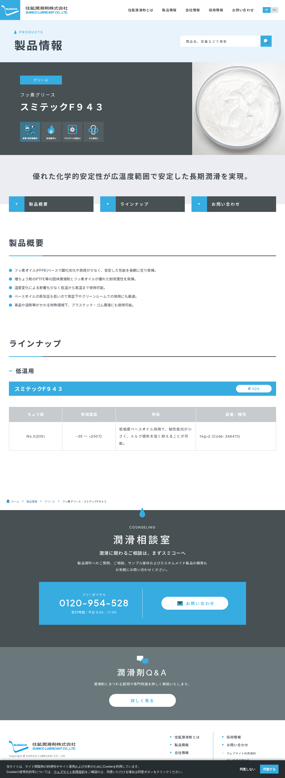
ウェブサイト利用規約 (241, 753)
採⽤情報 (216, 10)
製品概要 (38, 204)
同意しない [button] (247, 769)
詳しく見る (142, 700)
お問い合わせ (243, 10)
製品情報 (169, 10)
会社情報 (192, 10)
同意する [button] (269, 769)
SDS (256, 389)
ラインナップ (134, 204)
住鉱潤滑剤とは (140, 10)
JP (266, 10)
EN (275, 10)
